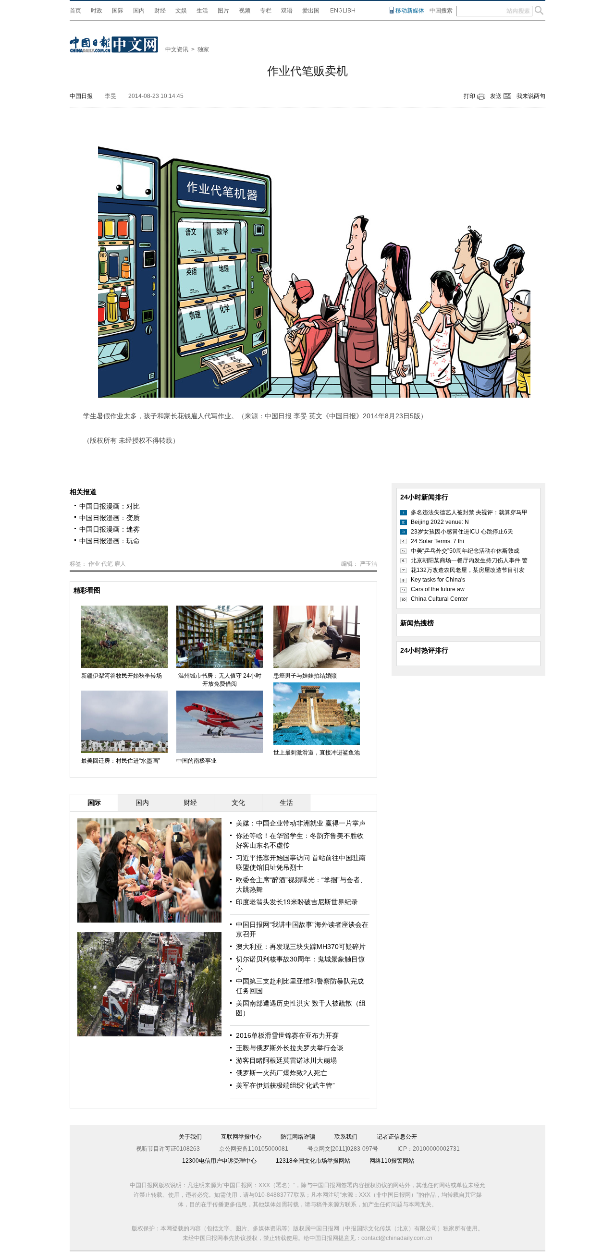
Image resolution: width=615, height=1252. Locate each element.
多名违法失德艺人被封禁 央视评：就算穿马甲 (469, 512)
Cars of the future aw (438, 589)
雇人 (120, 563)
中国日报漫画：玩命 (109, 541)
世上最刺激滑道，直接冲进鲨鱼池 (316, 752)
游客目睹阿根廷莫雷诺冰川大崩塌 (286, 1060)
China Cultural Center (439, 599)
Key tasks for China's (438, 579)
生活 (202, 10)
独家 (203, 49)
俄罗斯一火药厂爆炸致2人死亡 (281, 1073)
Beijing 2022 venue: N (440, 522)
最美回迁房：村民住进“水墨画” (120, 760)
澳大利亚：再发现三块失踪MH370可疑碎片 (301, 946)
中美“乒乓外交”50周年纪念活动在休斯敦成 (465, 550)
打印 (469, 96)
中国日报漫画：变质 (109, 518)
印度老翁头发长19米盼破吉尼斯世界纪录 (297, 902)
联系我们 (345, 1136)
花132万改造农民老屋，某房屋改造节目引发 (468, 570)
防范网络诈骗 (298, 1136)
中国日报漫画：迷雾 (109, 529)
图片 (223, 10)
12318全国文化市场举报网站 (313, 1160)
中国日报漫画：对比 (109, 506)
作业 (94, 563)
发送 (496, 96)
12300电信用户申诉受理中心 (219, 1160)
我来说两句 (531, 96)
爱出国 (311, 10)
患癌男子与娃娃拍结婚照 (305, 675)
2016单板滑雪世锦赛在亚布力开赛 (287, 1035)
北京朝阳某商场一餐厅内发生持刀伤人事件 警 (469, 560)
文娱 (181, 10)
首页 (75, 10)
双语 (287, 10)
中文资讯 (176, 49)
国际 (117, 10)
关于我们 (190, 1136)
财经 (160, 10)
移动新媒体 (409, 10)
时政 (96, 10)
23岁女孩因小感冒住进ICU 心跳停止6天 (462, 531)
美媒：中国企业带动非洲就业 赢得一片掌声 (301, 823)
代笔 (107, 563)
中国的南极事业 (196, 760)
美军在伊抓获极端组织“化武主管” (285, 1085)
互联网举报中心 (241, 1136)
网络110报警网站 (391, 1160)
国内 (139, 10)
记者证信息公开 (397, 1136)
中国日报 (81, 96)
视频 (244, 10)
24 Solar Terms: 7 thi (437, 541)
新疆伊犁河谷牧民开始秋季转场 (121, 675)
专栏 (265, 10)
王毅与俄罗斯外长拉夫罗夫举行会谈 (290, 1048)
